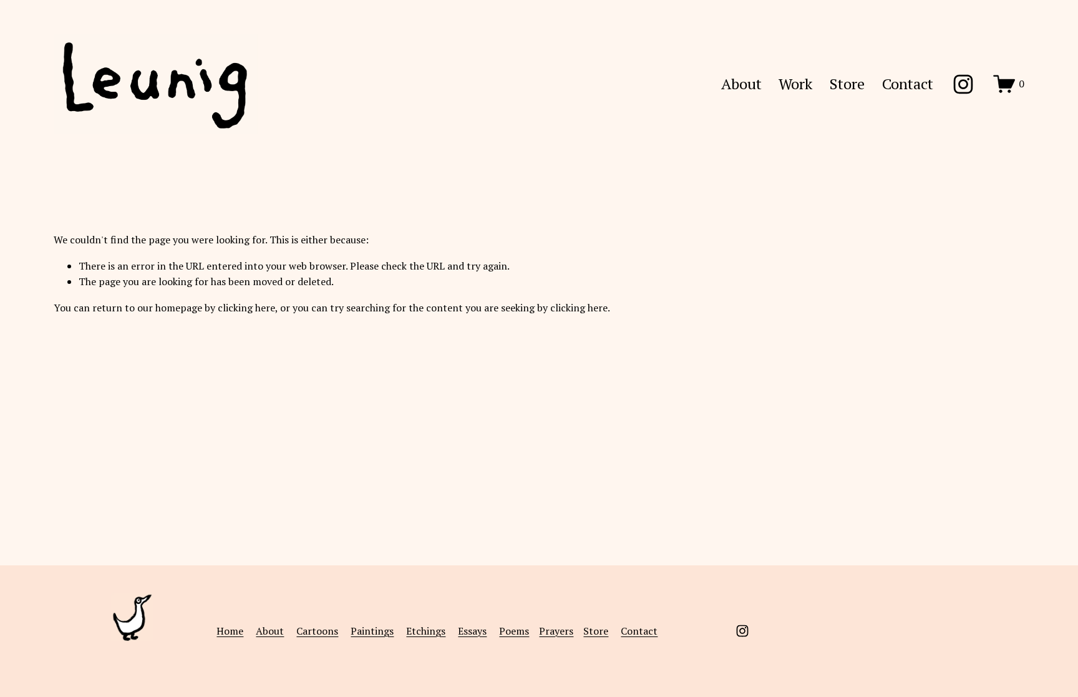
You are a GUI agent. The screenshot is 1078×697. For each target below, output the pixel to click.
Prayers (556, 631)
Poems (514, 631)
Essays (472, 631)
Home (229, 631)
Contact (907, 84)
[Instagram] (963, 84)
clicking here (246, 307)
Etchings (425, 631)
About (741, 84)
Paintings (372, 631)
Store (847, 84)
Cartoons (317, 631)
